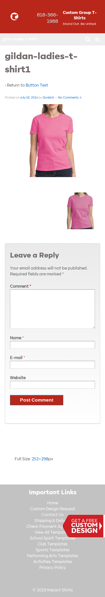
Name (15, 338)
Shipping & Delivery (52, 521)
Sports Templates (53, 550)
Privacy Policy (52, 568)
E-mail (16, 358)
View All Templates (52, 532)
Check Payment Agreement (52, 527)
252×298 (40, 459)
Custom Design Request (52, 509)
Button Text (37, 85)
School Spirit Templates (52, 538)
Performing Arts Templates (52, 556)
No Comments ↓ (70, 97)
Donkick (48, 97)
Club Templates (53, 544)
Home (52, 503)
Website (18, 378)
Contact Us (52, 515)
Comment (20, 286)
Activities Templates (52, 562)
